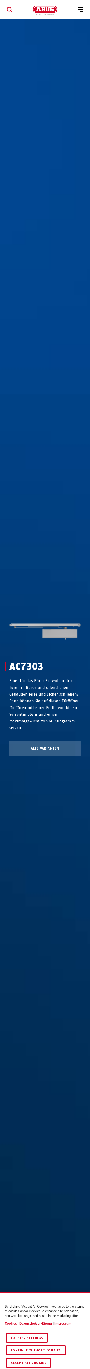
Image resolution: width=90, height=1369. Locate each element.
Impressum (62, 1323)
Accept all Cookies (28, 1363)
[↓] (54, 648)
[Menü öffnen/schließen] (80, 9)
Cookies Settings (27, 1338)
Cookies (11, 1323)
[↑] (36, 648)
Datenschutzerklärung (35, 1323)
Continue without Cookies (36, 1350)
